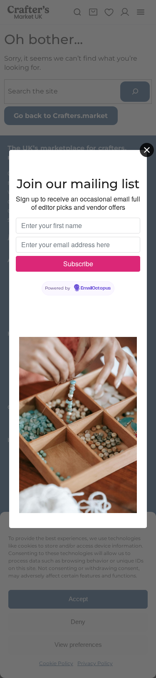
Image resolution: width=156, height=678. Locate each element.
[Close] (147, 150)
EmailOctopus (96, 288)
